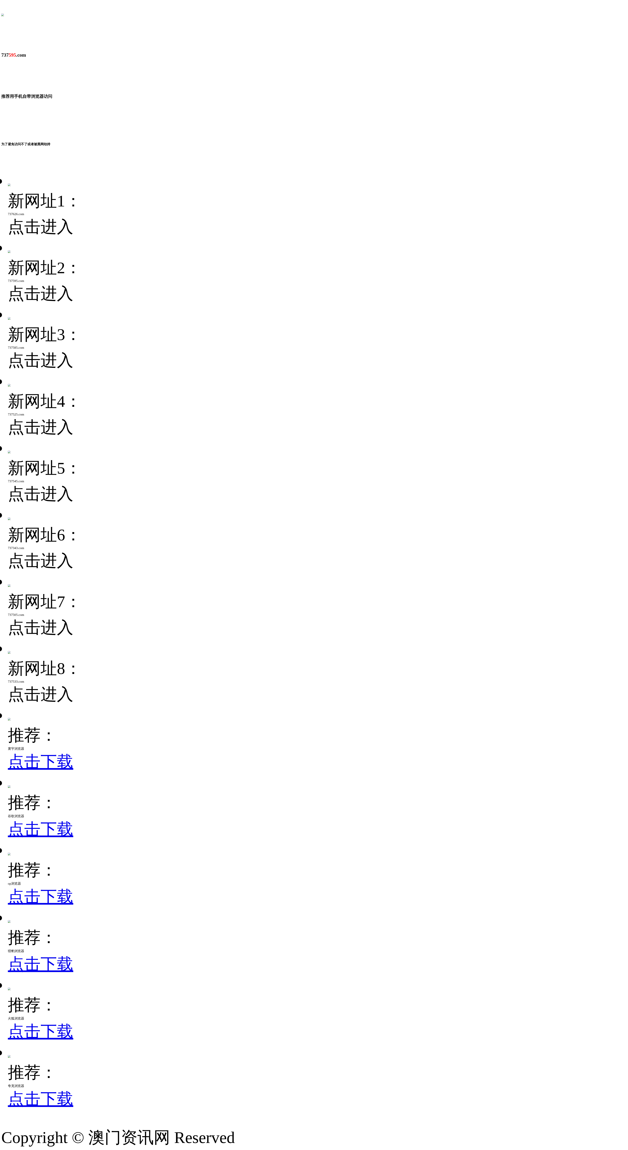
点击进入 (40, 227)
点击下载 (40, 762)
